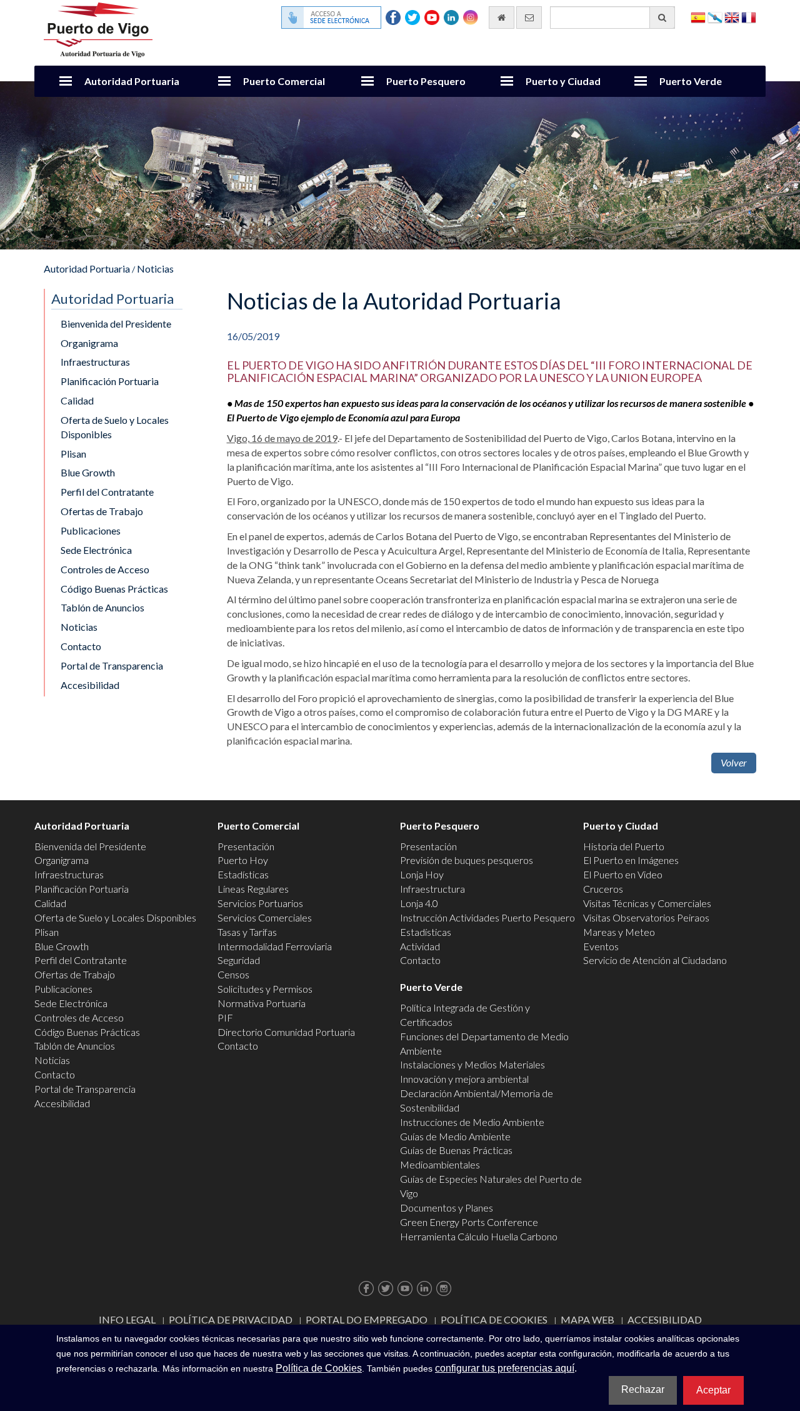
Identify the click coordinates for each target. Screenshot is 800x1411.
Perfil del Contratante (107, 492)
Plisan (73, 453)
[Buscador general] (662, 17)
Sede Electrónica (96, 550)
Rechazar (642, 1389)
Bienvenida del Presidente (116, 323)
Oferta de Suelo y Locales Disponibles (115, 427)
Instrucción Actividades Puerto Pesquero (487, 917)
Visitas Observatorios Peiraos (646, 917)
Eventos (601, 946)
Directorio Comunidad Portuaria (286, 1032)
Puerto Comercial (284, 81)
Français (748, 17)
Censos (233, 974)
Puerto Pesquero (426, 81)
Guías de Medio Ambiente (455, 1136)
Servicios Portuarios (260, 903)
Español (698, 17)
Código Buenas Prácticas (114, 589)
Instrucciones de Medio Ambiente (472, 1122)
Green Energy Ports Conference (469, 1222)
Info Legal (127, 1319)
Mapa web (587, 1319)
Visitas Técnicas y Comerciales (647, 903)
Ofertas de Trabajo (102, 511)
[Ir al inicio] (501, 17)
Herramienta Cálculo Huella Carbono (479, 1236)
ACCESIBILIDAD (665, 1319)
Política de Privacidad (230, 1319)
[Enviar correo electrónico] (529, 17)
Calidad (77, 400)
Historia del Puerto (623, 846)
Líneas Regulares (253, 889)
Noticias (155, 268)
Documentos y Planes (446, 1207)
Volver (734, 762)
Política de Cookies (494, 1319)
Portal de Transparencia (112, 665)
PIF (225, 1017)
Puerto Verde (690, 81)
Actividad (420, 946)
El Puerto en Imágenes (631, 860)
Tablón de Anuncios (102, 607)
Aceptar (713, 1390)
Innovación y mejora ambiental (464, 1079)
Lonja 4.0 (419, 903)
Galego (715, 17)
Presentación (246, 846)
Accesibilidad (90, 685)
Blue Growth (88, 472)
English (731, 17)
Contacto (81, 646)
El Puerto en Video (622, 874)
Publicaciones (91, 530)
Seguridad (239, 960)
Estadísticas (243, 874)
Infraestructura (432, 889)
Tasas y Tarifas (247, 932)
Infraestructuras (95, 362)
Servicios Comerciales (265, 917)
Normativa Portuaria (262, 1003)
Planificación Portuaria (110, 381)
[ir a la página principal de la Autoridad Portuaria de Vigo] (98, 28)
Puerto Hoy (243, 860)
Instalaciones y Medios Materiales (472, 1064)
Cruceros (603, 889)
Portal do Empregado (367, 1319)
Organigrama (89, 343)
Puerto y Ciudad (563, 81)
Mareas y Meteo (619, 932)
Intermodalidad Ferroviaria (275, 946)
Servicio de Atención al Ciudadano (655, 960)
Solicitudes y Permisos (265, 989)
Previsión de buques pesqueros (466, 860)
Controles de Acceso (105, 569)
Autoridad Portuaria (131, 81)
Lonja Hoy (422, 874)
